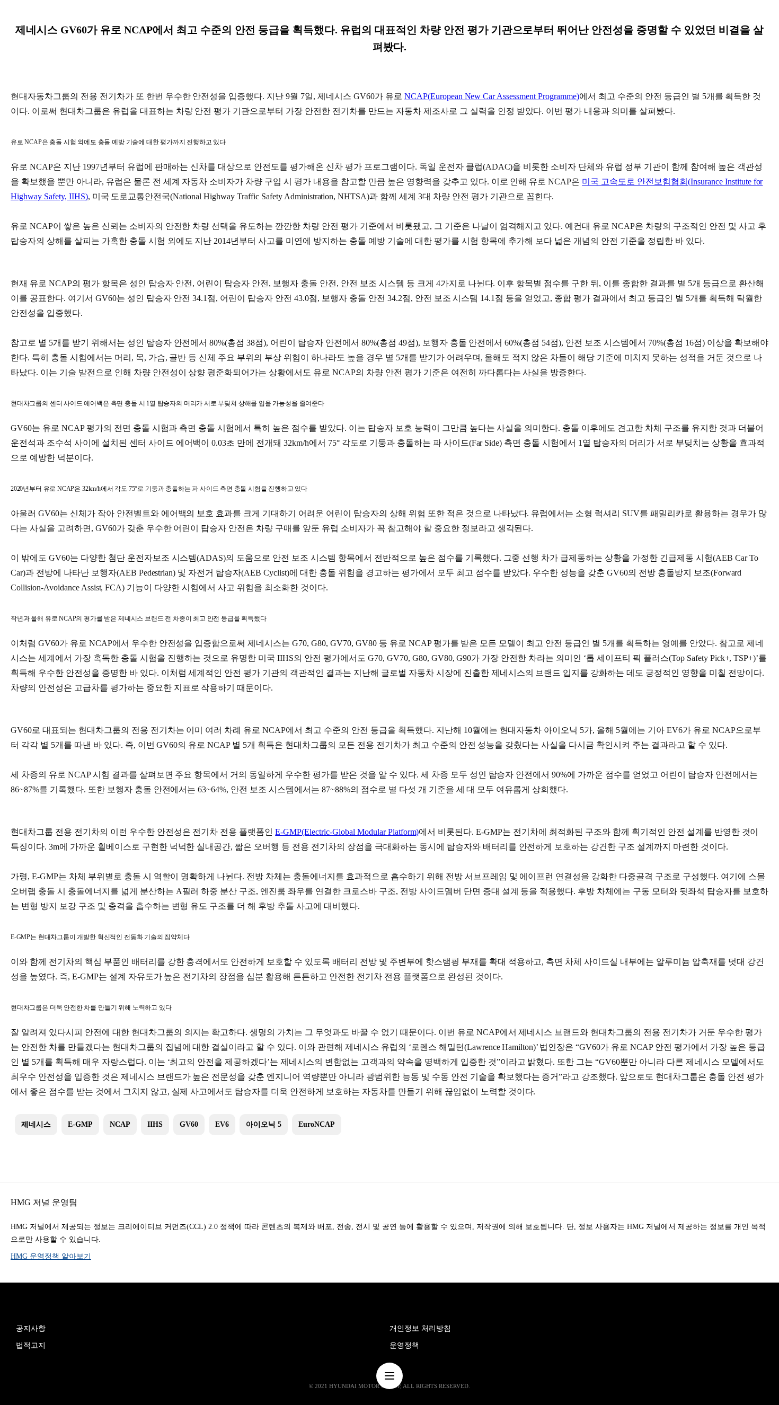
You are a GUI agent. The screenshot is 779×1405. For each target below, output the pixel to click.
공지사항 (31, 1328)
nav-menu (389, 1376)
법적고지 (31, 1345)
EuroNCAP (316, 1124)
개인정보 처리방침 (420, 1328)
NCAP (120, 1124)
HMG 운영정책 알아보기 (51, 1256)
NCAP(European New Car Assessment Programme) (491, 96)
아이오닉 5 (263, 1124)
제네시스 (36, 1124)
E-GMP (80, 1124)
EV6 (222, 1124)
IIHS (155, 1124)
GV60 (189, 1124)
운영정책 (404, 1345)
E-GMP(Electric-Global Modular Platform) (347, 831)
